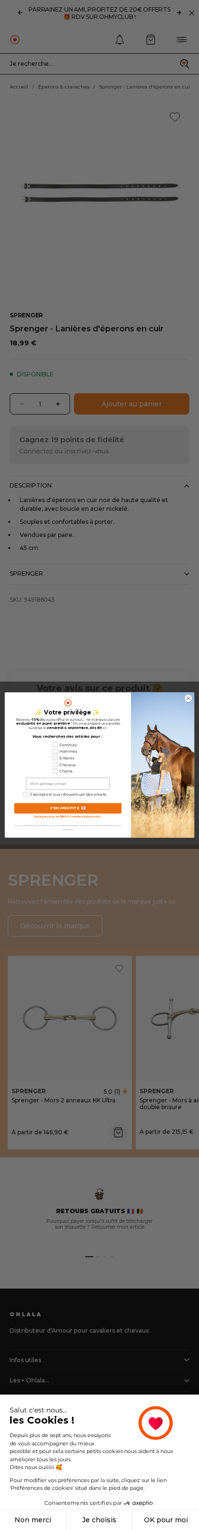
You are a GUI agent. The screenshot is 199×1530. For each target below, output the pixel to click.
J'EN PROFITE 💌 (68, 808)
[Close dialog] (188, 698)
